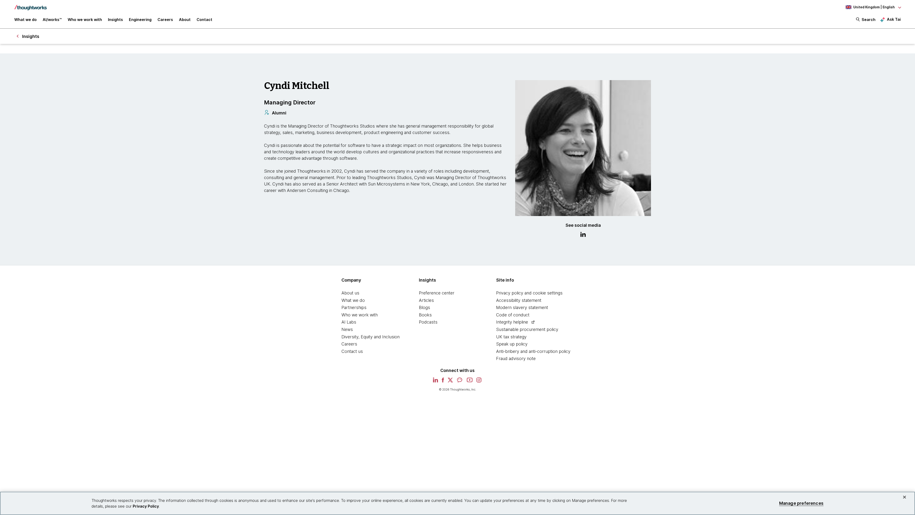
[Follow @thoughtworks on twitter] (450, 381)
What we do (353, 300)
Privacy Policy (146, 506)
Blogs (424, 307)
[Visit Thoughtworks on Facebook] (443, 381)
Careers (349, 343)
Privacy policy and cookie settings (529, 292)
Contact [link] (204, 19)
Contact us (352, 351)
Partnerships (353, 307)
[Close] (904, 497)
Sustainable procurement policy (527, 329)
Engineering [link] (140, 19)
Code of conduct (512, 314)
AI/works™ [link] (52, 19)
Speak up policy (512, 343)
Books (425, 314)
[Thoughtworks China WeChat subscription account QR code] (460, 381)
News (347, 329)
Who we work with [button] (85, 19)
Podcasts (428, 321)
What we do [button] (25, 19)
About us (350, 292)
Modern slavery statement (522, 307)
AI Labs (348, 321)
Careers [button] (165, 19)
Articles (426, 300)
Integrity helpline (512, 321)
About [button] (185, 19)
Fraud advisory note (516, 358)
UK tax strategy (511, 336)
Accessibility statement (518, 300)
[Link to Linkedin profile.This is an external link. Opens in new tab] (583, 235)
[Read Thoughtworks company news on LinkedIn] (435, 381)
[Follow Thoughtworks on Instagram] (479, 381)
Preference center (436, 292)
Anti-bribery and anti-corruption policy (533, 351)
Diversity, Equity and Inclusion (370, 336)
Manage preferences (801, 503)
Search (868, 19)
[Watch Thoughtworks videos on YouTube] (470, 381)
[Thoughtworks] (30, 5)
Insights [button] (115, 19)
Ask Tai (894, 19)
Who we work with (359, 314)
